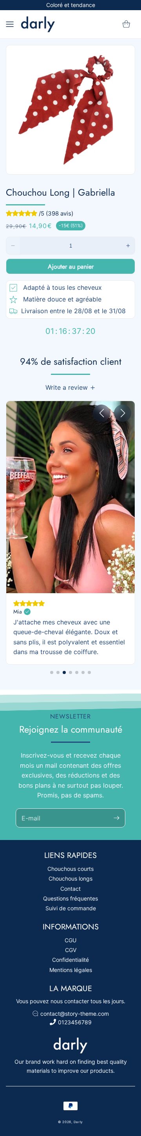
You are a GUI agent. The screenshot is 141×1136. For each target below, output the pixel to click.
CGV (70, 950)
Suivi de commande (70, 908)
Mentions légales (70, 970)
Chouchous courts (70, 868)
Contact (70, 888)
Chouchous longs (70, 878)
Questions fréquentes (70, 898)
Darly (78, 1122)
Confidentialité (70, 959)
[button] (9, 24)
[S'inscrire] (116, 817)
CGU (70, 940)
